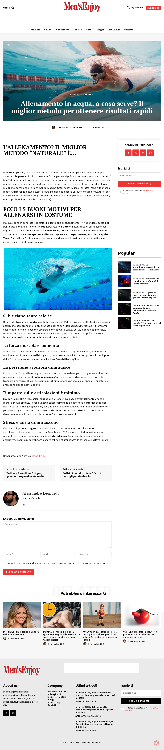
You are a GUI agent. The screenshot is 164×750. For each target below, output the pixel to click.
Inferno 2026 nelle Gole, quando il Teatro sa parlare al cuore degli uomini (147, 323)
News (74, 94)
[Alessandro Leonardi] (54, 127)
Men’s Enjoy (38, 456)
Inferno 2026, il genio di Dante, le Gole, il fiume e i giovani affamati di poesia (145, 295)
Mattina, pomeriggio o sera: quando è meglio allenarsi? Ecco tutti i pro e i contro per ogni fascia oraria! (62, 635)
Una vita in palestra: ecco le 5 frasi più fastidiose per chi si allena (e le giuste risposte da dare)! (100, 635)
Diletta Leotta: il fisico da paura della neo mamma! (21, 633)
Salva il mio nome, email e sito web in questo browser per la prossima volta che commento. (58, 563)
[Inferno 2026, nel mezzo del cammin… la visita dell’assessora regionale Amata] (124, 309)
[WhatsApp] (150, 152)
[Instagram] (13, 713)
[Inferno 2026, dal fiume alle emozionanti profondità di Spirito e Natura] (124, 281)
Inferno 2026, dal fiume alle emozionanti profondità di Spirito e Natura (146, 281)
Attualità (80, 716)
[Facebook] (128, 152)
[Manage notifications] (156, 743)
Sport (89, 94)
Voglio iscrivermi (137, 184)
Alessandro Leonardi (70, 127)
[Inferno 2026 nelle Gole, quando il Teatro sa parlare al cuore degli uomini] (124, 323)
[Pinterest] (143, 152)
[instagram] (24, 503)
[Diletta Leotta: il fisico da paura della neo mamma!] (22, 615)
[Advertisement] (82, 20)
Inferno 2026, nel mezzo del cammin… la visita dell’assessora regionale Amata (146, 309)
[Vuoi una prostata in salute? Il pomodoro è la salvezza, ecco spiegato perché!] (142, 615)
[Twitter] (135, 152)
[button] (9, 7)
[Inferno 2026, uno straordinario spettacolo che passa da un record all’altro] (124, 267)
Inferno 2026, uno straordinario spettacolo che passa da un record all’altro (146, 267)
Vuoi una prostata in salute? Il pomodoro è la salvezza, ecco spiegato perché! (140, 634)
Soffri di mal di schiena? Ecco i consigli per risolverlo (82, 475)
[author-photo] (5, 638)
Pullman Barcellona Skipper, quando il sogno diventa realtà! (25, 475)
